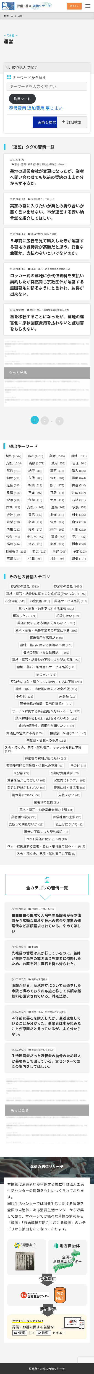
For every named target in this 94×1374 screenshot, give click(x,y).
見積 (14, 492)
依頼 (57, 478)
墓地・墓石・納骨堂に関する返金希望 (46, 689)
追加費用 (35, 108)
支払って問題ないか (26, 824)
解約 (14, 470)
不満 (35, 492)
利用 (79, 529)
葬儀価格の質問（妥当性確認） (46, 703)
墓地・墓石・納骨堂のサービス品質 (46, 667)
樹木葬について (26, 795)
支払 (14, 463)
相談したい (24, 615)
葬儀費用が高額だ (46, 637)
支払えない (69, 795)
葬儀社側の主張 (67, 817)
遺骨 (79, 558)
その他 (24, 696)
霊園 (79, 478)
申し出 (35, 536)
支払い (35, 507)
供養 (79, 485)
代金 (13, 536)
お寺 (57, 514)
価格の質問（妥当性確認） (46, 652)
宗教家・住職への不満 (46, 740)
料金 (79, 514)
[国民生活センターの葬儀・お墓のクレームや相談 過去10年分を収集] (27, 6)
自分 (79, 521)
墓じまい (54, 108)
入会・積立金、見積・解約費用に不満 (46, 853)
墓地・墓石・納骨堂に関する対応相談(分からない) (46, 593)
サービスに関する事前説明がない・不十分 (46, 711)
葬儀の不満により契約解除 (46, 831)
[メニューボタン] (88, 6)
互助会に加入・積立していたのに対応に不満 (46, 681)
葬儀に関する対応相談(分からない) (46, 623)
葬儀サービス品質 (70, 601)
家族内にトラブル (69, 780)
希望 (14, 521)
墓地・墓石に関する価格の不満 (46, 645)
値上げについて (69, 824)
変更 (39, 551)
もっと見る (18, 372)
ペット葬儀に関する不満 (46, 839)
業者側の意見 (46, 802)
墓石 (57, 470)
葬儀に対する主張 (69, 787)
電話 (35, 514)
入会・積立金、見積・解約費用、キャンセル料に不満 (43, 749)
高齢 (14, 543)
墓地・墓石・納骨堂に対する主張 (46, 608)
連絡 (58, 507)
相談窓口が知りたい (68, 733)
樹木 (79, 543)
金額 (35, 500)
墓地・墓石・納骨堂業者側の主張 (46, 809)
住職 (35, 558)
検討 (57, 558)
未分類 (67, 696)
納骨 (14, 478)
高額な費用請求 (64, 773)
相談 (35, 485)
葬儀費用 (17, 108)
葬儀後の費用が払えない (46, 758)
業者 (57, 456)
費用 (58, 463)
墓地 (79, 456)
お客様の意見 (24, 586)
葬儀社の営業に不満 (24, 733)
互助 (57, 492)
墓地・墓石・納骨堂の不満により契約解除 (46, 659)
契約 (13, 456)
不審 (14, 558)
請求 (35, 456)
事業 (58, 536)
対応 (79, 492)
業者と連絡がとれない (26, 787)
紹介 (35, 529)
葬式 (13, 507)
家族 (79, 507)
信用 (57, 521)
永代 (35, 478)
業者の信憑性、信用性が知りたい (46, 725)
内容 (59, 551)
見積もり (16, 551)
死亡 (79, 536)
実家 (57, 543)
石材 (79, 500)
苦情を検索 (47, 122)
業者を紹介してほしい (26, 780)
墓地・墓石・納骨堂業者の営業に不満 (46, 630)
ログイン (74, 6)
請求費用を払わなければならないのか (46, 718)
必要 (35, 521)
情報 (14, 529)
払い (57, 485)
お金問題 (15, 601)
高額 (36, 463)
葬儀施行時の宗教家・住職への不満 (34, 765)
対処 (35, 543)
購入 (79, 470)
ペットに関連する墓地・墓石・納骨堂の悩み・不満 (46, 846)
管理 (79, 463)
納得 (35, 470)
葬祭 (57, 529)
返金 (14, 485)
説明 (14, 500)
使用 (57, 500)
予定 (80, 551)
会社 (14, 514)
